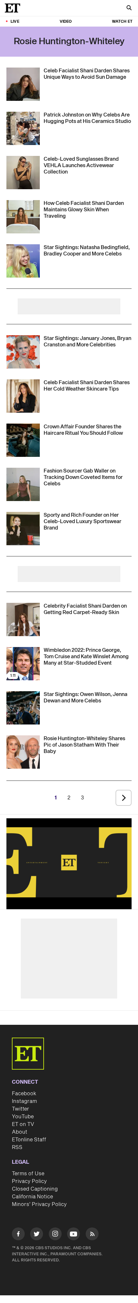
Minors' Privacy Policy (39, 1204)
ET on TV (23, 1124)
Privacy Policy (29, 1181)
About (19, 1132)
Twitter (20, 1109)
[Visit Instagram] (55, 1234)
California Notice (32, 1197)
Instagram (24, 1101)
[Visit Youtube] (73, 1233)
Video (66, 22)
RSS (17, 1147)
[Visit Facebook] (18, 1234)
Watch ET (122, 22)
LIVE (15, 22)
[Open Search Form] (129, 8)
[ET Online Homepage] (14, 8)
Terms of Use (28, 1174)
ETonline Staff (29, 1140)
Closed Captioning (35, 1189)
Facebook (24, 1093)
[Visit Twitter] (36, 1234)
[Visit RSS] (92, 1234)
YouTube (23, 1117)
